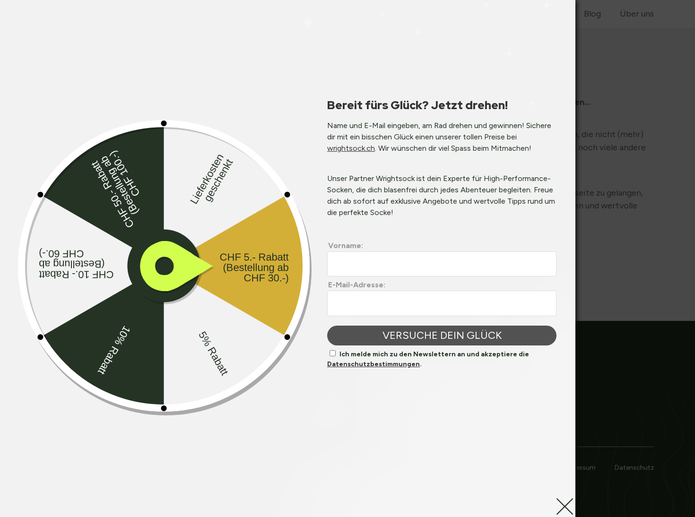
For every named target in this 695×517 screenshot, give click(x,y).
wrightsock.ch (351, 148)
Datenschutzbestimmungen (373, 364)
